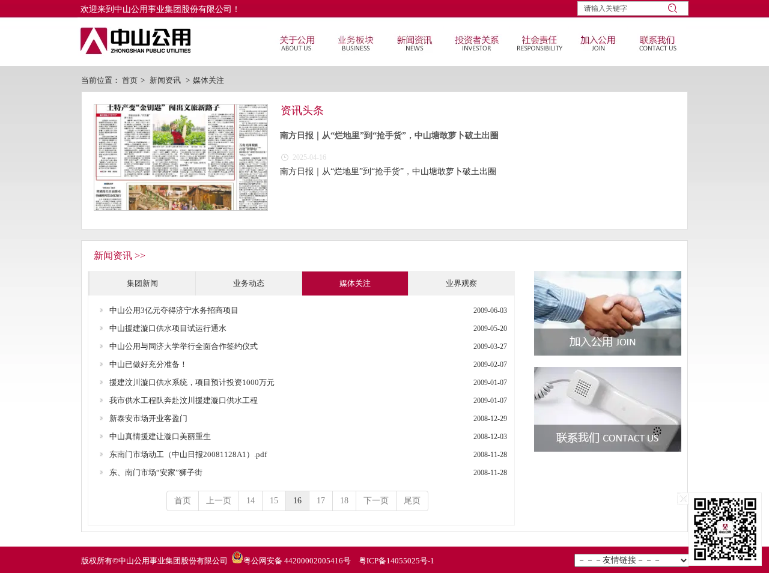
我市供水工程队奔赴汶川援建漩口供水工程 (183, 400)
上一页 (218, 500)
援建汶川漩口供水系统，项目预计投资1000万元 (192, 382)
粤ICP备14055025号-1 (396, 560)
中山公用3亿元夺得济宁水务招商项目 (174, 310)
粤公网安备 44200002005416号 (297, 560)
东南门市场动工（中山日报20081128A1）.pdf (188, 454)
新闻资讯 (165, 80)
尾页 (412, 500)
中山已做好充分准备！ (148, 364)
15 (274, 500)
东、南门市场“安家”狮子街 (155, 472)
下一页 (376, 500)
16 (297, 500)
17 (321, 500)
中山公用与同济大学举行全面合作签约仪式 (183, 346)
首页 (130, 80)
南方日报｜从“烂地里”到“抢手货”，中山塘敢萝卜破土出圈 (389, 135)
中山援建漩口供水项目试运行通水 (167, 328)
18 (344, 500)
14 (250, 500)
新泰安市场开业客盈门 (148, 418)
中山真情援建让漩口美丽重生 (160, 436)
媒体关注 (208, 80)
